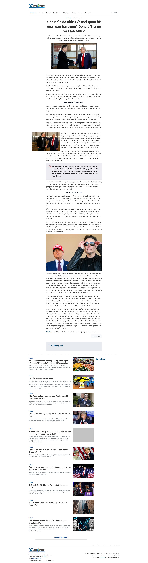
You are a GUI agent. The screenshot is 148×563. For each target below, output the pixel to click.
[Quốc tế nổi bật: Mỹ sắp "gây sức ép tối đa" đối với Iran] (83, 417)
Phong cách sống (77, 13)
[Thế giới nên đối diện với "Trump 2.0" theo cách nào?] (83, 489)
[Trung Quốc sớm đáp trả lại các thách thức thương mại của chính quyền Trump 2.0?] (83, 435)
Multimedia (88, 13)
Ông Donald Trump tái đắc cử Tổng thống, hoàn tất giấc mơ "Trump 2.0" (50, 468)
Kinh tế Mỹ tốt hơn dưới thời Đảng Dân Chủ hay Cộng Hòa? (48, 504)
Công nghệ (66, 13)
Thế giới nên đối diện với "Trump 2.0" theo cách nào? (48, 486)
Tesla (89, 332)
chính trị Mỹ (78, 332)
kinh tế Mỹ (71, 332)
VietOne (37, 6)
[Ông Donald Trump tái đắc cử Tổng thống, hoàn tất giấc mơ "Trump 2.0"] (83, 471)
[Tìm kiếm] (111, 13)
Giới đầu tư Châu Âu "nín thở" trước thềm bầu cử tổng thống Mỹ (49, 521)
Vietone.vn (102, 557)
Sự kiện (41, 13)
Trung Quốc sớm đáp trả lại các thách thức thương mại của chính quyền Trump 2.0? (50, 432)
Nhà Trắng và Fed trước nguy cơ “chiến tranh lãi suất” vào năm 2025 (48, 397)
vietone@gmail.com (37, 558)
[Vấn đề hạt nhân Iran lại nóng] (83, 382)
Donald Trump (56, 332)
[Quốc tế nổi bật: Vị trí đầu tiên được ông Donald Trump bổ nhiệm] (83, 453)
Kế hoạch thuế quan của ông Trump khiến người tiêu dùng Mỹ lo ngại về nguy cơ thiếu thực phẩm (49, 362)
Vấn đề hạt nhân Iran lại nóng (41, 378)
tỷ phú (84, 332)
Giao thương (56, 13)
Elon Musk (64, 332)
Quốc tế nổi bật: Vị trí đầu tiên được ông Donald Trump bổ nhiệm (48, 451)
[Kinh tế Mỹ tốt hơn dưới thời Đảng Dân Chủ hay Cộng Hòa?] (83, 507)
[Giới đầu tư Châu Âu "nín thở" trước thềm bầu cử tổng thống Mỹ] (83, 524)
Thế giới (68, 18)
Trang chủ (33, 13)
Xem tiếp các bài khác (61, 537)
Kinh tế (48, 13)
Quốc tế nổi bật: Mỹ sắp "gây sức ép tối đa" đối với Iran (49, 415)
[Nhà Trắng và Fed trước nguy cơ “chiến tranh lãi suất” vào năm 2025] (83, 400)
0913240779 (45, 556)
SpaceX (94, 332)
